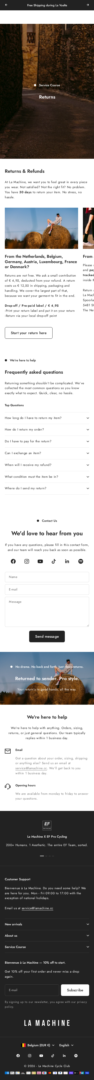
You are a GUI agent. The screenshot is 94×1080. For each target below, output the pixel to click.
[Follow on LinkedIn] (67, 561)
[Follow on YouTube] (40, 561)
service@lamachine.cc (31, 768)
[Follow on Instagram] (27, 561)
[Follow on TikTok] (54, 561)
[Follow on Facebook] (13, 561)
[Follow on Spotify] (81, 561)
